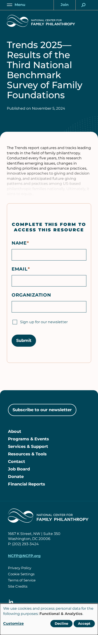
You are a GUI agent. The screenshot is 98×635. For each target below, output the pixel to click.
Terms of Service (22, 580)
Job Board (19, 469)
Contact (16, 461)
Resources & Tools (27, 454)
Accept (84, 623)
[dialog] (49, 619)
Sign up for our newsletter (44, 322)
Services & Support (28, 446)
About (14, 431)
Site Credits (17, 586)
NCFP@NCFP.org (24, 556)
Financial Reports (26, 484)
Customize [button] (13, 623)
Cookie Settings (21, 574)
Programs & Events (28, 438)
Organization (31, 295)
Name (19, 243)
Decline (61, 623)
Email (20, 269)
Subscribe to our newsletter (42, 409)
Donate (16, 476)
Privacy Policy (19, 568)
